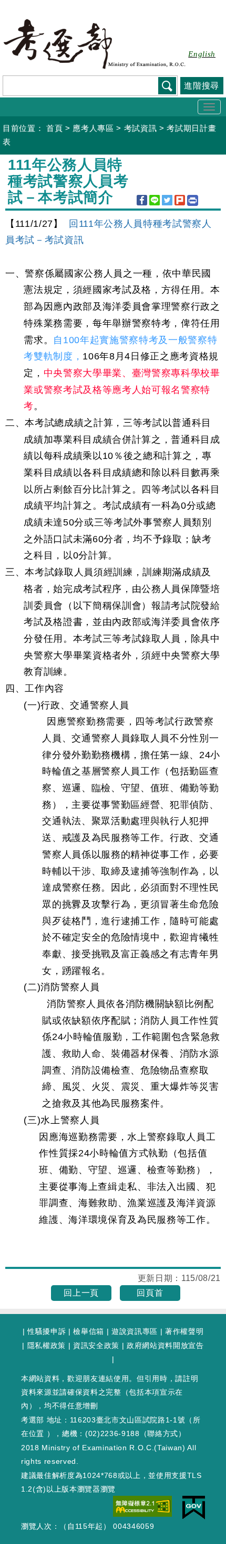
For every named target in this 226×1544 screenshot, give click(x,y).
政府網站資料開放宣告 (165, 1345)
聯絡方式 (162, 1433)
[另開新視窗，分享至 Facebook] (142, 200)
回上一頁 (81, 1292)
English (201, 54)
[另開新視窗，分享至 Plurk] (179, 200)
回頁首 (150, 1292)
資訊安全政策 (96, 1345)
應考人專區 (93, 128)
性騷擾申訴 (46, 1331)
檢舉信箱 (88, 1331)
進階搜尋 (201, 85)
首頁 (54, 128)
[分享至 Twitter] (167, 200)
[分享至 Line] (154, 200)
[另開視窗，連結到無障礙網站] (142, 1506)
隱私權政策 (46, 1345)
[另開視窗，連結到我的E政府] (193, 1507)
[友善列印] (192, 200)
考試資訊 (140, 128)
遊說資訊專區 (134, 1331)
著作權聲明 (184, 1331)
